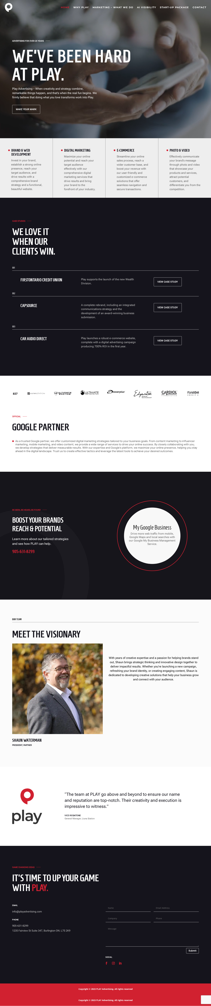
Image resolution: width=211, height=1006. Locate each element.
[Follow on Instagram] (113, 963)
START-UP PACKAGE (174, 7)
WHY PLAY (81, 7)
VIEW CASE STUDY (167, 281)
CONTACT (199, 7)
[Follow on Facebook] (106, 963)
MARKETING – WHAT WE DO (113, 7)
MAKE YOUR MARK (26, 109)
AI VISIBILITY (146, 7)
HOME (65, 7)
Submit (192, 950)
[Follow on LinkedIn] (120, 963)
